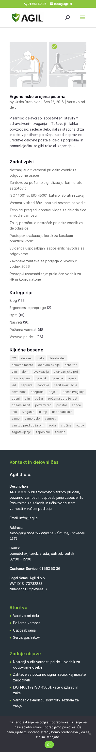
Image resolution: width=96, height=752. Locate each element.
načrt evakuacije (65, 385)
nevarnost (19, 392)
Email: (14, 518)
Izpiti (13, 315)
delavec (26, 358)
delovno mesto (22, 365)
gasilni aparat (21, 378)
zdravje (60, 432)
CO (14, 358)
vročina (66, 425)
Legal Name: (19, 578)
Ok (49, 745)
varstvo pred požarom (28, 425)
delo (40, 358)
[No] (89, 734)
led (14, 385)
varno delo (32, 418)
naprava (26, 385)
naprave (43, 385)
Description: (19, 486)
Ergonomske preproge (28, 308)
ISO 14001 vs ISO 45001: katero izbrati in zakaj (47, 195)
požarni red (43, 405)
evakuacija (41, 371)
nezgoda (37, 392)
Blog (13, 300)
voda (52, 425)
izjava (72, 378)
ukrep (43, 412)
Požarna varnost (23, 330)
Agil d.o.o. (21, 474)
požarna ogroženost (62, 398)
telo (14, 412)
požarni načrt (21, 405)
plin (27, 398)
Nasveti (16, 322)
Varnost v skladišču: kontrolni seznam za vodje (47, 203)
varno (16, 418)
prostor (61, 405)
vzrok (80, 425)
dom (25, 371)
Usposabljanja (24, 630)
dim (14, 371)
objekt (53, 392)
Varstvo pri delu (22, 337)
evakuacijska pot (66, 371)
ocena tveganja (73, 392)
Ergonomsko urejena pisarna (37, 96)
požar (39, 398)
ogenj (16, 398)
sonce (76, 405)
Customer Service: (24, 568)
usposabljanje (62, 412)
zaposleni (43, 432)
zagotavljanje (21, 432)
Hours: (15, 548)
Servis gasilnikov (26, 637)
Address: (16, 527)
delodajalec (57, 358)
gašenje (57, 378)
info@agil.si (28, 518)
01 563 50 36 (49, 568)
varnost (50, 418)
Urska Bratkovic (27, 102)
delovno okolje (49, 365)
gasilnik (41, 378)
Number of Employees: (27, 589)
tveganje (28, 412)
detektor (70, 365)
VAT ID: (15, 583)
